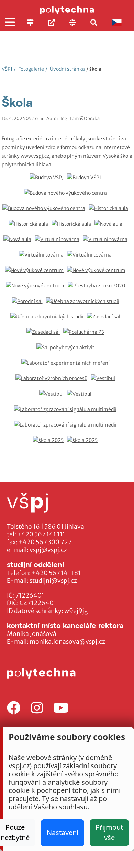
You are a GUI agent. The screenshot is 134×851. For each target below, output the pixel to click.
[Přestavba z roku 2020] (98, 289)
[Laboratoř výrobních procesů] (53, 382)
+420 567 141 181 (56, 573)
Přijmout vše (109, 832)
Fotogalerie (29, 69)
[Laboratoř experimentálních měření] (67, 366)
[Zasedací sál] (105, 320)
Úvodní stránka (65, 69)
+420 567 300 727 (45, 542)
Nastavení (62, 832)
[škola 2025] (50, 443)
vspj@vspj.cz (48, 550)
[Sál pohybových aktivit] (67, 351)
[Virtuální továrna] (59, 243)
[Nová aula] (110, 227)
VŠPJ (7, 69)
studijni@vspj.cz (53, 581)
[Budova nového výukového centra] (67, 196)
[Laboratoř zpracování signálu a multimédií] (67, 413)
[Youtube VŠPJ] (61, 708)
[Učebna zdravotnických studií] (84, 305)
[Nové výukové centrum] (36, 274)
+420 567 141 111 (41, 534)
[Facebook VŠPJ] (14, 708)
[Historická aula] (110, 212)
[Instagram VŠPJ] (37, 708)
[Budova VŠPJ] (48, 181)
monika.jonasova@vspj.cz (67, 641)
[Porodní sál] (29, 305)
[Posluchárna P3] (85, 335)
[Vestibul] (105, 382)
